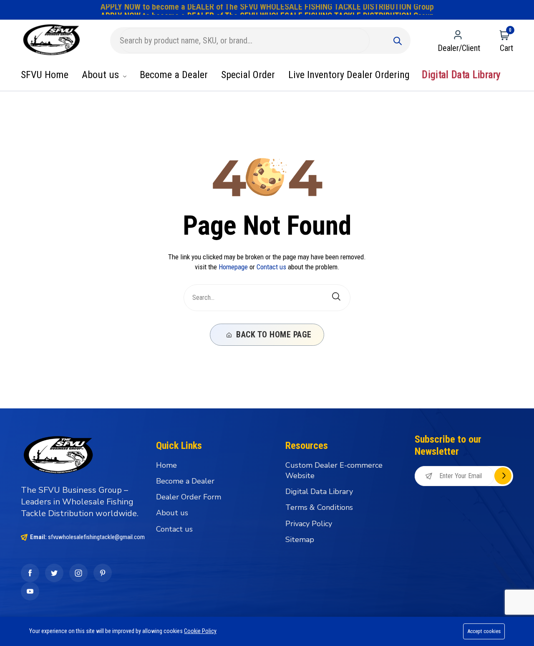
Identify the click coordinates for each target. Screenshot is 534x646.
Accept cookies (484, 631)
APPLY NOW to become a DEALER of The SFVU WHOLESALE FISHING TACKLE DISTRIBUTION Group (267, 9)
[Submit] (397, 40)
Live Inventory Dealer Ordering (349, 75)
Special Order (248, 75)
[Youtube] (30, 591)
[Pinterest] (102, 573)
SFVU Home (44, 75)
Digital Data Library (461, 75)
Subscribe (502, 475)
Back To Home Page (273, 334)
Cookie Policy (200, 631)
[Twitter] (54, 573)
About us (101, 75)
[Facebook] (30, 573)
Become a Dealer (174, 75)
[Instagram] (78, 573)
